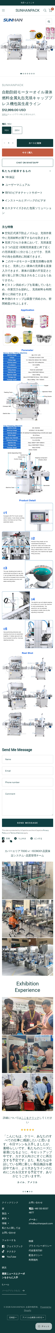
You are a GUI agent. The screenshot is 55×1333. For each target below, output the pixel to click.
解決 (4, 1218)
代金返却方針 (35, 1250)
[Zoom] (49, 22)
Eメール (5, 1284)
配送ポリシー (35, 1255)
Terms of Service (16, 833)
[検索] (45, 10)
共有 (8, 838)
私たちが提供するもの (16, 170)
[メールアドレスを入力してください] (23, 1290)
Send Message (27, 823)
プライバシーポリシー (40, 1245)
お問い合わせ (9, 1232)
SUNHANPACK (28, 10)
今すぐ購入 (27, 152)
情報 (4, 1223)
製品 (4, 1213)
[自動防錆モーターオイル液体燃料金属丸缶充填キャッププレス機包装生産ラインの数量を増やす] (13, 143)
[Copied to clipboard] (12, 841)
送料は (4, 114)
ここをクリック (30, 1117)
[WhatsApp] (4, 841)
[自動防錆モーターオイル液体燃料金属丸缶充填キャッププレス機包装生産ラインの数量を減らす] (4, 143)
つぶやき (22, 838)
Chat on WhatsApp (27, 162)
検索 (31, 1241)
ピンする (38, 838)
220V (17, 130)
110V (6, 130)
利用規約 (33, 1259)
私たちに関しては (11, 1227)
